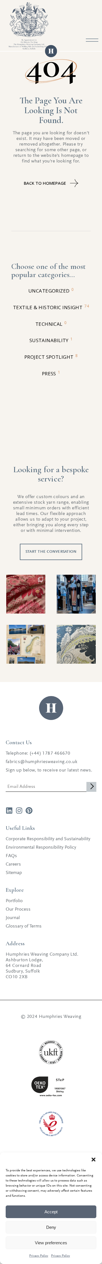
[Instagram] (19, 810)
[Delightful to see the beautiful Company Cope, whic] (76, 594)
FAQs (11, 856)
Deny (51, 1227)
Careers (13, 864)
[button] (93, 1159)
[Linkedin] (9, 810)
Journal (13, 918)
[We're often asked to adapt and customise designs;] (76, 644)
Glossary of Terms (24, 926)
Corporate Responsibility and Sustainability (48, 839)
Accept (51, 1211)
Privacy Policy (38, 1256)
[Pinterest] (29, 810)
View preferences (51, 1242)
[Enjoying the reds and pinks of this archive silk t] (25, 594)
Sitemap (14, 873)
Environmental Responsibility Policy (41, 847)
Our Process (18, 909)
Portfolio (14, 901)
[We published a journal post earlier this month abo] (25, 644)
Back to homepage (45, 183)
